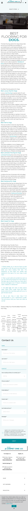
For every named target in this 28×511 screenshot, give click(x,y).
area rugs (8, 287)
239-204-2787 (7, 458)
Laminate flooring (6, 155)
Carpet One (4, 15)
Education (6, 490)
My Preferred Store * (6, 408)
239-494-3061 (7, 468)
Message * (4, 416)
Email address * (5, 390)
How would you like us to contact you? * (11, 372)
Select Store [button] (13, 9)
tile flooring (13, 136)
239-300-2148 (20, 458)
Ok (14, 506)
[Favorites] (23, 2)
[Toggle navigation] (2, 3)
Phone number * (6, 381)
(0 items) (25, 2)
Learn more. (9, 503)
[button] (20, 2)
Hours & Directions (7, 460)
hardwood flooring (16, 193)
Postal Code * (5, 399)
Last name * (4, 358)
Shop (4, 478)
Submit (14, 441)
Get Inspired (6, 484)
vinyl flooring (8, 93)
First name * (4, 349)
